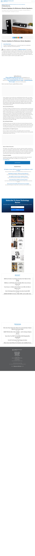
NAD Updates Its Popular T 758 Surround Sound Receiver (18, 173)
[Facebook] (15, 37)
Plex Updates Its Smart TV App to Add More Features (18, 176)
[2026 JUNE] (17, 225)
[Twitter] (13, 37)
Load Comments (17, 162)
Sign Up (17, 209)
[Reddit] (18, 37)
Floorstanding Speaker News (13, 4)
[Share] (21, 37)
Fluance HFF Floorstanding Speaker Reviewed (13, 79)
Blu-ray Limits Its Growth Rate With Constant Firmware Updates (18, 183)
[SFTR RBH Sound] (17, 237)
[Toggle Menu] (32, 1)
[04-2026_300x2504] (17, 248)
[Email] (16, 37)
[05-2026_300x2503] (17, 272)
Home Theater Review (7, 44)
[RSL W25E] (17, 260)
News (18, 4)
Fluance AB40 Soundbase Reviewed (13, 77)
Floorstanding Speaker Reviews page (15, 80)
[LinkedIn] (20, 37)
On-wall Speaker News (22, 4)
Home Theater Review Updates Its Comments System (18, 179)
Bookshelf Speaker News (5, 4)
